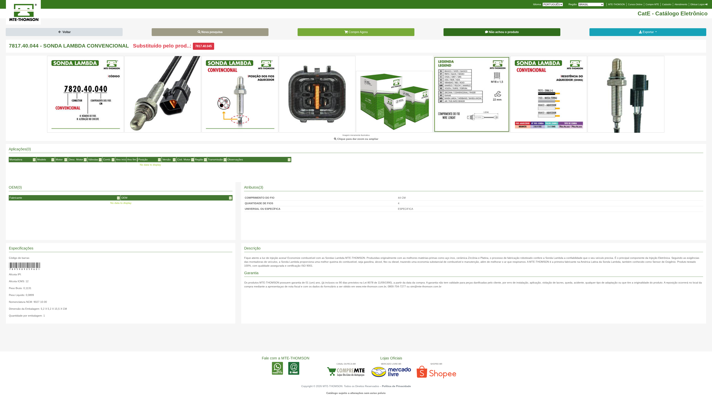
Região (572, 4)
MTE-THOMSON (616, 4)
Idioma (537, 4)
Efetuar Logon (697, 4)
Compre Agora (358, 32)
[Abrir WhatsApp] (702, 391)
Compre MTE (652, 4)
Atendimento (681, 4)
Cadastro (666, 4)
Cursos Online (635, 4)
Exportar (648, 32)
